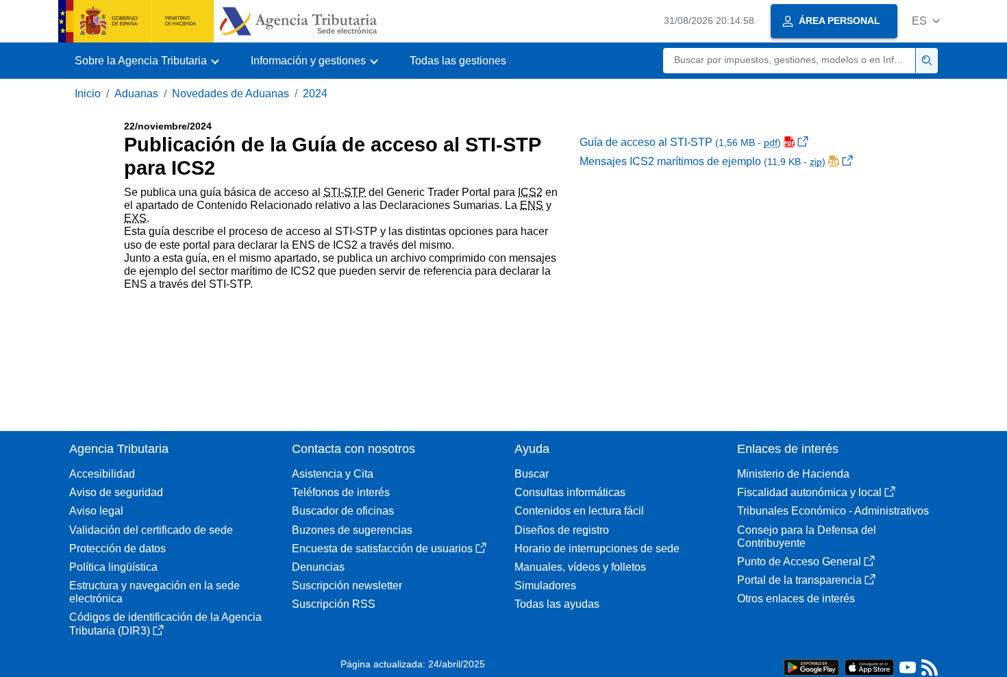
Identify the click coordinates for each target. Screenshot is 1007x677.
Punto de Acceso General (799, 561)
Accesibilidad (102, 474)
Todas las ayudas (556, 604)
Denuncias (318, 567)
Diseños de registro (561, 530)
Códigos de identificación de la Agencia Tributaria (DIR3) (165, 623)
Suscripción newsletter (347, 585)
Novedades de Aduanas (230, 93)
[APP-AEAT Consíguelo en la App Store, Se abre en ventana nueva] (869, 666)
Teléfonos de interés (341, 492)
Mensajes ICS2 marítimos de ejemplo (702, 161)
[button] (926, 20)
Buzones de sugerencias (352, 530)
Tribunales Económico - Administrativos (833, 511)
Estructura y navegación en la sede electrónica (154, 592)
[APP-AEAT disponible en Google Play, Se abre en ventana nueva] (811, 666)
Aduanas (136, 93)
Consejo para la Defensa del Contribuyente (806, 536)
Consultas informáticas (569, 492)
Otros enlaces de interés (796, 598)
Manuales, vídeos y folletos (580, 567)
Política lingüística (113, 567)
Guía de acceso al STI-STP (680, 142)
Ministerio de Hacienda (793, 474)
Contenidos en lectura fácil (579, 511)
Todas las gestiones (458, 60)
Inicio (88, 93)
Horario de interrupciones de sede (597, 548)
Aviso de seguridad (116, 492)
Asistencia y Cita (332, 474)
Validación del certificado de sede (151, 530)
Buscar (531, 474)
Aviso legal (96, 511)
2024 (315, 93)
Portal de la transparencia (799, 580)
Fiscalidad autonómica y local (809, 492)
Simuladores (545, 585)
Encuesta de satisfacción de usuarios (382, 548)
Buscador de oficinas (343, 511)
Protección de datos (117, 548)
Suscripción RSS (333, 604)
